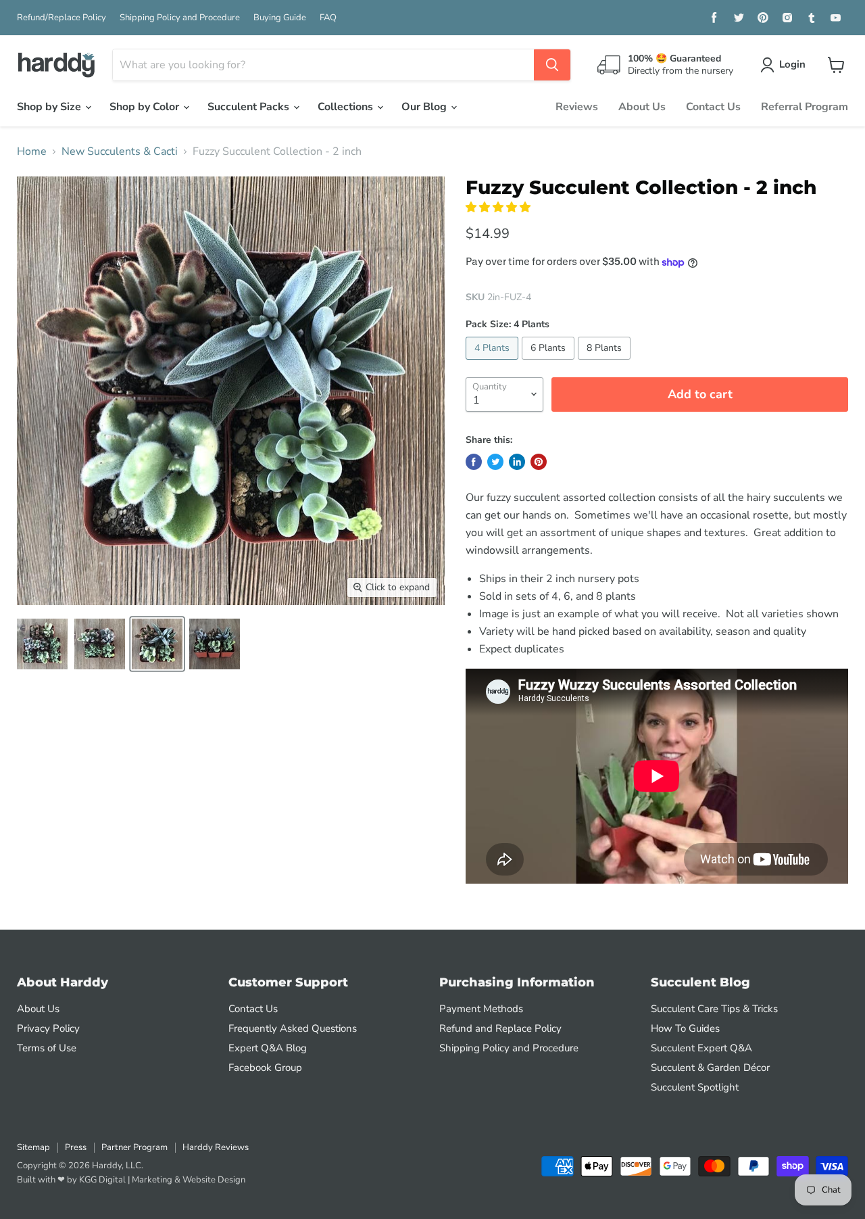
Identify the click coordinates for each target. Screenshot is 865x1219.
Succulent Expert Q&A (701, 1048)
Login (792, 64)
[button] (499, 207)
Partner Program (134, 1147)
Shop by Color (145, 106)
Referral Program (804, 106)
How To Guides (685, 1028)
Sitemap (33, 1147)
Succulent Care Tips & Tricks (714, 1008)
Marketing (152, 1180)
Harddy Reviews (215, 1147)
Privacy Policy (48, 1028)
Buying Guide (279, 18)
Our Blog (425, 106)
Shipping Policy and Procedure (180, 18)
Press (75, 1147)
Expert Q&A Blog (267, 1048)
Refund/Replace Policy (61, 18)
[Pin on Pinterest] (538, 462)
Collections (347, 106)
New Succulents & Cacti (119, 151)
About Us (642, 106)
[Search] (552, 64)
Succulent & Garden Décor (710, 1067)
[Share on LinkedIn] (517, 462)
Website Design (213, 1180)
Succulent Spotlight (695, 1087)
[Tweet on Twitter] (495, 462)
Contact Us (713, 106)
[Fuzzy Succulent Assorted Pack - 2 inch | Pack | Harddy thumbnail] (42, 644)
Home (32, 151)
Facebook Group (265, 1067)
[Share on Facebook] (474, 462)
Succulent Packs (249, 106)
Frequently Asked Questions (292, 1028)
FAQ (328, 18)
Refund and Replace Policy (500, 1028)
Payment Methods (481, 1008)
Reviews (576, 106)
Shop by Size (50, 106)
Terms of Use (46, 1048)
